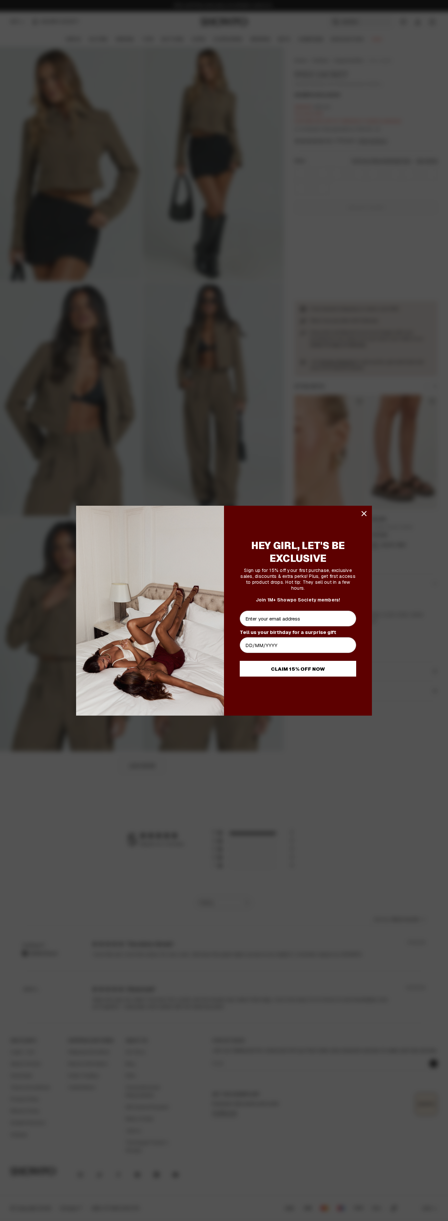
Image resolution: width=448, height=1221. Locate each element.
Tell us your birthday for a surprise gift (288, 632)
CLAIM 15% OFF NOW (298, 669)
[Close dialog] (364, 513)
